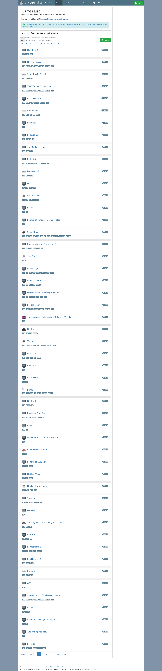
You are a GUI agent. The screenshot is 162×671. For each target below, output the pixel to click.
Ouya (51, 272)
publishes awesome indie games (56, 19)
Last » (66, 654)
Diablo (30, 207)
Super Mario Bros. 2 (36, 74)
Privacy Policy (62, 667)
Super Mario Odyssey (37, 449)
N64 (27, 115)
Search (106, 40)
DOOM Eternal (34, 62)
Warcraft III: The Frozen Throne (42, 437)
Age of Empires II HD (37, 631)
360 (27, 163)
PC (23, 54)
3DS (24, 321)
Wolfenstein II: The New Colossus (43, 595)
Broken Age (32, 268)
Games (58, 3)
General (31, 510)
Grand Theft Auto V (36, 280)
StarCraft (31, 122)
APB (29, 583)
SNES (30, 200)
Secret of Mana (34, 195)
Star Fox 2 (32, 256)
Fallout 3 (31, 159)
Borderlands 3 (34, 98)
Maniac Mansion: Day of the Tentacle (45, 244)
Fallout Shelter (34, 135)
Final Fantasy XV (35, 559)
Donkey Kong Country (37, 486)
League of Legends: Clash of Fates (43, 220)
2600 (48, 236)
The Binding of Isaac (37, 147)
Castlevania (32, 110)
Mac (31, 54)
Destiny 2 (31, 401)
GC (34, 236)
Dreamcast (54, 236)
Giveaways (86, 3)
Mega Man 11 (33, 304)
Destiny (31, 329)
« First (23, 654)
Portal (30, 389)
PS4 (24, 66)
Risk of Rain (33, 365)
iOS (24, 139)
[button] (35, 2)
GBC (38, 236)
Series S (47, 66)
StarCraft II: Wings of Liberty (41, 619)
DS (27, 417)
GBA (41, 236)
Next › (59, 654)
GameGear (62, 236)
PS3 (24, 163)
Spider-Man (32, 232)
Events (77, 3)
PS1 (24, 212)
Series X (42, 66)
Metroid (31, 571)
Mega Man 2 (33, 171)
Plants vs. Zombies (36, 413)
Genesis (68, 236)
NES (24, 78)
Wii (27, 78)
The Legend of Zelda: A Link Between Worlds (49, 317)
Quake (30, 607)
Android (28, 139)
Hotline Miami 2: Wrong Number (43, 292)
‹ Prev (30, 654)
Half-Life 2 (32, 50)
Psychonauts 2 (34, 546)
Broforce (31, 353)
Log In (139, 3)
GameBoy (29, 345)
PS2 (27, 236)
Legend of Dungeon (36, 461)
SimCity (31, 534)
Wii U (31, 78)
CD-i (38, 345)
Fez (29, 183)
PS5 (52, 66)
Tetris (30, 341)
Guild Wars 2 (33, 377)
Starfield (31, 498)
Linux (27, 54)
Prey (29, 425)
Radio (51, 3)
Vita (39, 248)
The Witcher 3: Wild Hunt (39, 86)
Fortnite (31, 644)
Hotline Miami (34, 474)
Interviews (68, 3)
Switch (36, 66)
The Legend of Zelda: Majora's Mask (44, 522)
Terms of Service (50, 667)
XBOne (28, 66)
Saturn (27, 611)
